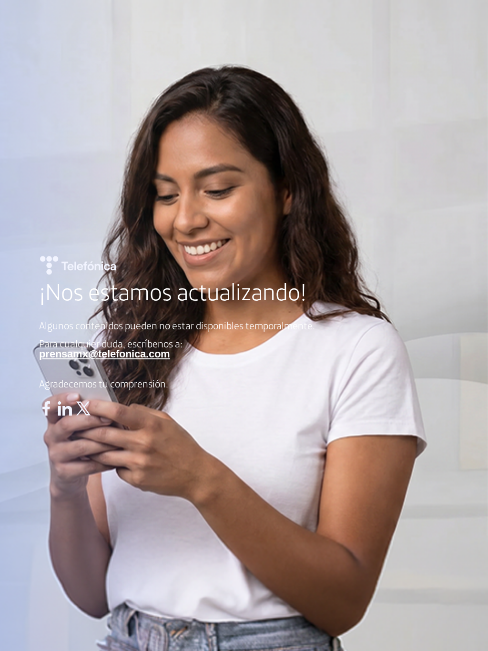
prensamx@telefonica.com (104, 354)
